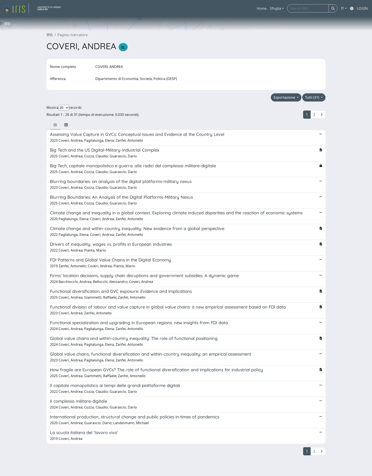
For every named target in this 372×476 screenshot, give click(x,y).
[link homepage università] (50, 8)
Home (262, 8)
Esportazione (285, 97)
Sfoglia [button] (275, 8)
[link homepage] (16, 8)
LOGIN (362, 8)
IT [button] (342, 8)
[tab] (55, 124)
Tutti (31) (312, 97)
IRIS (49, 34)
